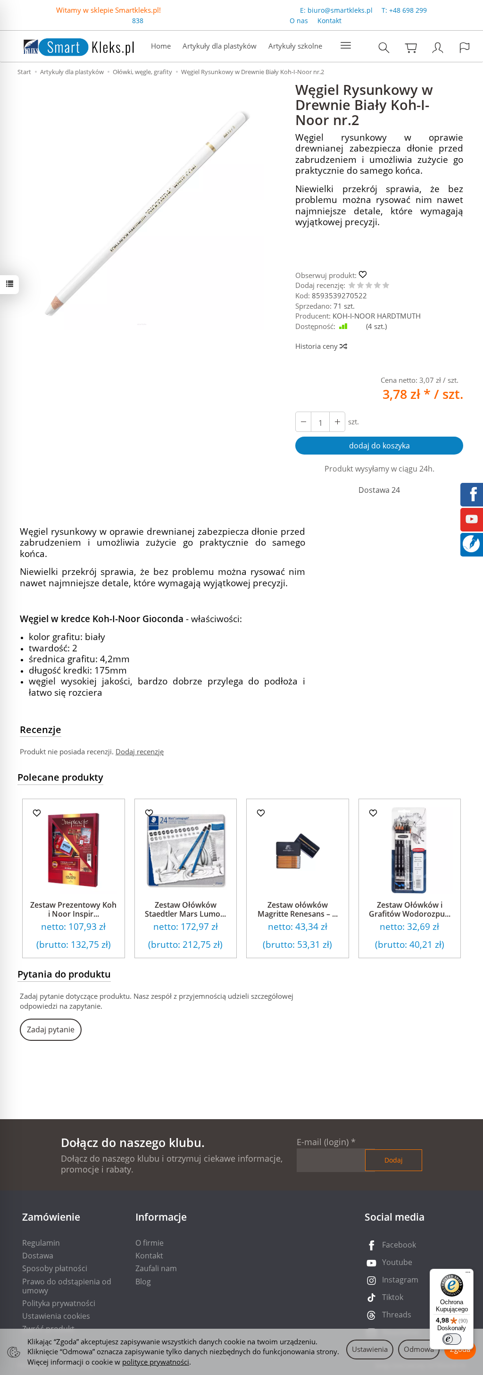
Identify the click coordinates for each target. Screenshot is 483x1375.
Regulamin (41, 1243)
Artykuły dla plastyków (220, 46)
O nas (299, 20)
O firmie (149, 1243)
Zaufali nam (156, 1268)
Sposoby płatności (54, 1268)
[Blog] (471, 543)
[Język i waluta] (464, 47)
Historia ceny (317, 346)
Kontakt (329, 20)
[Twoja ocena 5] (386, 286)
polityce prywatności (155, 1362)
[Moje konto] (437, 47)
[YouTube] (472, 518)
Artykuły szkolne (295, 46)
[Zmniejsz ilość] (337, 422)
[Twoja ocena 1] (352, 286)
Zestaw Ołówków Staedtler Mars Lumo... (185, 909)
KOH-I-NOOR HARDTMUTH (377, 316)
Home (161, 46)
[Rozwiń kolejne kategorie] (346, 46)
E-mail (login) (323, 1141)
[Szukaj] (384, 47)
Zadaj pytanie (51, 1029)
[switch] (451, 1339)
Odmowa (419, 1349)
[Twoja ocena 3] (369, 286)
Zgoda (460, 1349)
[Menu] (468, 1274)
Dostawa (37, 1255)
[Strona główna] (69, 45)
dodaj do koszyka (379, 445)
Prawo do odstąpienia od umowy (66, 1286)
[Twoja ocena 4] (377, 286)
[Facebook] (472, 493)
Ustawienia (370, 1349)
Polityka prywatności (58, 1303)
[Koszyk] (411, 47)
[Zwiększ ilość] (303, 422)
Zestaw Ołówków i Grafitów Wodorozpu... (409, 909)
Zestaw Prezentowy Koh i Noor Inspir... (73, 909)
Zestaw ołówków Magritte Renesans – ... (298, 909)
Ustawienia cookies (56, 1316)
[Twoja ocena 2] (360, 286)
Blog (143, 1281)
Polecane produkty (60, 777)
